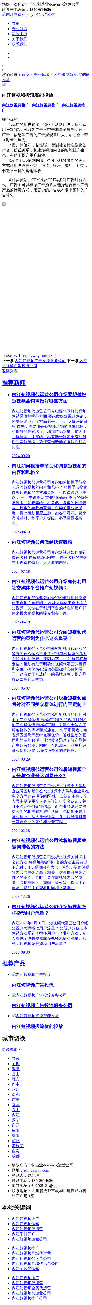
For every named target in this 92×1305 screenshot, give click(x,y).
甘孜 (16, 1059)
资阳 (16, 1069)
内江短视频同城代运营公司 (35, 1264)
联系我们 (19, 44)
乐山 (16, 1110)
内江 (16, 1115)
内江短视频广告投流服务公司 (40, 361)
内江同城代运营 (25, 1269)
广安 (16, 1100)
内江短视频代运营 (27, 1229)
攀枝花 (18, 1146)
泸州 (16, 1141)
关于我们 (19, 39)
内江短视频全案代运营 (31, 1288)
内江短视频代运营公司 (31, 1258)
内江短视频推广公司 (29, 1298)
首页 (16, 24)
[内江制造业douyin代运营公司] (29, 14)
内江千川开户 (23, 1234)
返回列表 (10, 371)
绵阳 (16, 1135)
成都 (16, 1156)
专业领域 (19, 29)
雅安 (16, 1079)
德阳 (16, 1130)
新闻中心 (19, 34)
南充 (16, 1094)
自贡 (16, 1151)
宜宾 (16, 1105)
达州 (16, 1089)
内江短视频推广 (15, 105)
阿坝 (16, 1064)
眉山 (16, 1074)
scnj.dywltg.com (34, 356)
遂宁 (16, 1120)
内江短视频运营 (25, 1224)
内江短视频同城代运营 (31, 1253)
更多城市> (11, 1049)
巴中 (16, 1084)
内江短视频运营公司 (29, 1239)
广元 (16, 1125)
